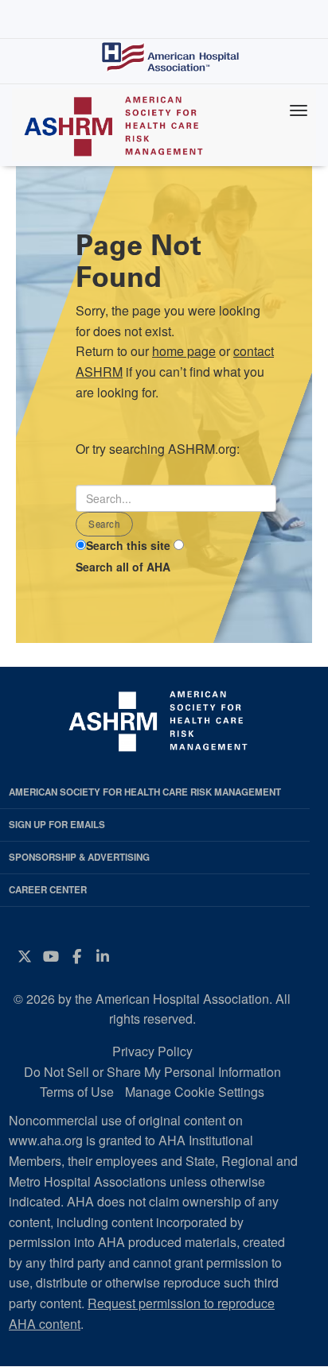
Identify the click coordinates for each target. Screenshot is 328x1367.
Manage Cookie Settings (194, 1091)
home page (184, 351)
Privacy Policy (152, 1051)
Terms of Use (77, 1091)
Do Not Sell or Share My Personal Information (152, 1072)
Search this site (128, 545)
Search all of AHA (123, 567)
